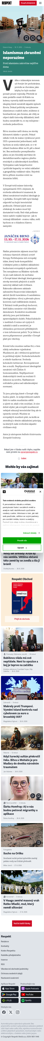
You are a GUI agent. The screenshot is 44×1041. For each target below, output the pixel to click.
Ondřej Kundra (8, 569)
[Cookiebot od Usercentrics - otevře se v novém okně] (26, 491)
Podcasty (9, 654)
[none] (39, 38)
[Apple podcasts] (31, 988)
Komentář (10, 897)
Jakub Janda (7, 71)
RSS (3, 964)
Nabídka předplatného (11, 955)
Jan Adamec (7, 772)
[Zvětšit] (22, 24)
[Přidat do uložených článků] (38, 647)
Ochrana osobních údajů (11, 973)
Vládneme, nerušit (20, 654)
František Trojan (23, 669)
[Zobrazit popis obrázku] (33, 38)
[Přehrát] (32, 647)
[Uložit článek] (26, 38)
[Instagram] (18, 1014)
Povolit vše (22, 540)
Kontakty (5, 946)
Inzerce (4, 960)
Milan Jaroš (7, 865)
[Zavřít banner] (40, 491)
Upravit (20, 548)
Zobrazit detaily (30, 533)
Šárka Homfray (8, 818)
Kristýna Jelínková (9, 669)
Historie (6, 753)
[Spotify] (31, 1000)
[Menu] (40, 3)
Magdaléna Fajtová (10, 721)
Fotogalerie (7, 850)
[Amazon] (10, 1000)
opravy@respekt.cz (29, 452)
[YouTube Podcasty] (31, 994)
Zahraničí (6, 703)
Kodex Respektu (8, 951)
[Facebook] (4, 1014)
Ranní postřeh (11, 803)
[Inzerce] (22, 239)
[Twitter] (11, 1014)
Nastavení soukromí (10, 978)
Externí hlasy (7, 47)
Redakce (5, 941)
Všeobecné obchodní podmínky (14, 969)
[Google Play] (10, 994)
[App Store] (10, 988)
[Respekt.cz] (7, 2)
